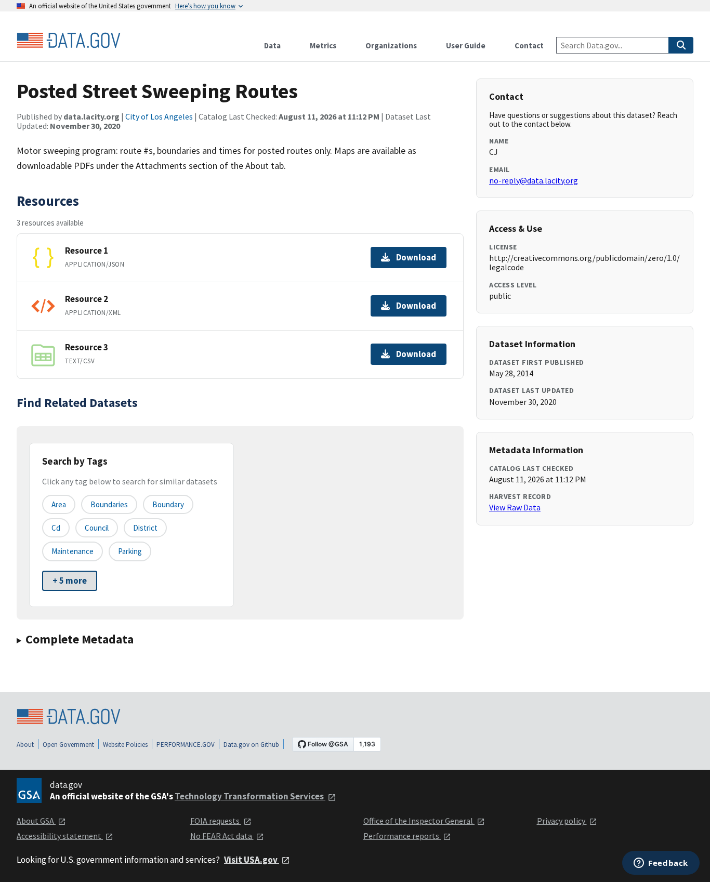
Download (416, 257)
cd (55, 528)
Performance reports (402, 836)
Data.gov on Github (251, 744)
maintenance (72, 551)
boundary (168, 504)
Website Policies (125, 744)
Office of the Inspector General (419, 820)
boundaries (109, 504)
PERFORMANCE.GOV (185, 744)
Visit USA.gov (251, 859)
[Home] (69, 40)
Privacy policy (562, 820)
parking (130, 551)
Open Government (68, 744)
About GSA (36, 820)
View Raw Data (515, 507)
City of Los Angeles (159, 116)
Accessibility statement (60, 836)
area (58, 504)
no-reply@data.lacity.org (533, 180)
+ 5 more (69, 580)
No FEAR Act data (222, 836)
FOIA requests (215, 820)
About (25, 744)
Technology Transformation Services (250, 796)
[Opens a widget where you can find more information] (661, 864)
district (145, 528)
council (97, 528)
